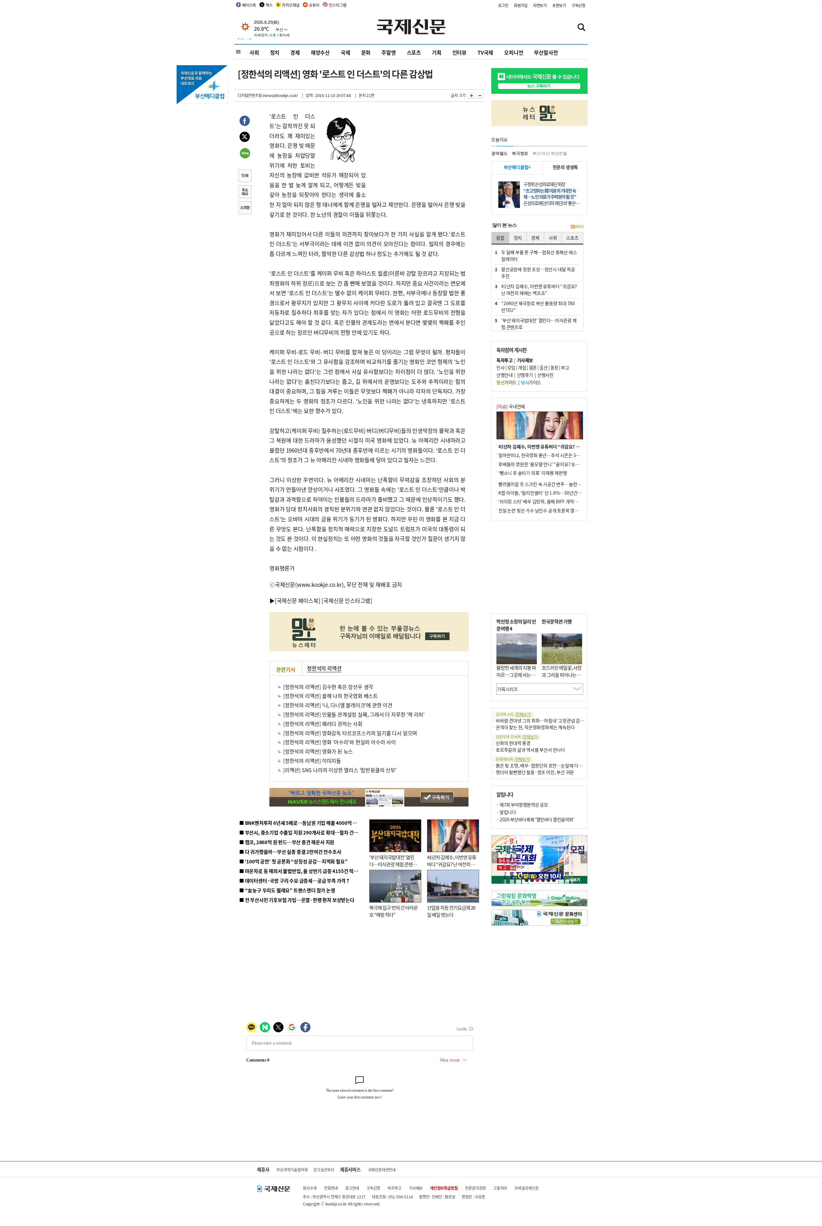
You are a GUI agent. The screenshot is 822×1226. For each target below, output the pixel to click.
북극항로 (520, 153)
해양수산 (320, 52)
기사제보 (416, 1188)
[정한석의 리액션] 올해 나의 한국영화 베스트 (330, 696)
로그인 (503, 5)
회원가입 (521, 5)
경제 (295, 52)
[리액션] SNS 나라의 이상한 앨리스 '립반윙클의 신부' (340, 770)
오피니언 (513, 52)
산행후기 (525, 375)
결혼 (533, 367)
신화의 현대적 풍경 (513, 743)
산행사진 (545, 375)
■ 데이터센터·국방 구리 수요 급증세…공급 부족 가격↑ (294, 880)
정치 (275, 52)
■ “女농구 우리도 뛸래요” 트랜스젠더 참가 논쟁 (287, 890)
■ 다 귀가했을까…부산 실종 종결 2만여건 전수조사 (290, 851)
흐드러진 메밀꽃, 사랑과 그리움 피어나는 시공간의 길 (562, 674)
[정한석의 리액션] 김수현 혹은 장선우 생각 (328, 687)
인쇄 (245, 176)
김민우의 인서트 (517, 736)
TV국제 (485, 52)
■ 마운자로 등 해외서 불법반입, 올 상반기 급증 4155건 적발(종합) (305, 871)
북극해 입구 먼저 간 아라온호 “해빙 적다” (393, 911)
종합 (500, 237)
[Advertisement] (417, 151)
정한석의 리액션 (324, 668)
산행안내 (504, 375)
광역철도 (499, 153)
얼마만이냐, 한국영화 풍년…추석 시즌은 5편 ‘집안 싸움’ (549, 455)
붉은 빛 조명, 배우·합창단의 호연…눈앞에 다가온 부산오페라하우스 (558, 765)
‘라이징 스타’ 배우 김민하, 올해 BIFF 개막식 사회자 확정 (549, 501)
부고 (565, 367)
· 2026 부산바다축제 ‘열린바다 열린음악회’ (535, 819)
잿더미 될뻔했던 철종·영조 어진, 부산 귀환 (535, 772)
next (584, 857)
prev (495, 857)
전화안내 (331, 1188)
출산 (543, 367)
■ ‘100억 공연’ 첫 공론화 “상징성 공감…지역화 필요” (293, 861)
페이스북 (249, 5)
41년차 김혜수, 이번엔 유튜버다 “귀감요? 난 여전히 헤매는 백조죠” (451, 864)
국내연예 (510, 406)
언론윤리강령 (475, 1188)
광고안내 (352, 1188)
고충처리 (500, 1188)
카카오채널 (290, 5)
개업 (522, 367)
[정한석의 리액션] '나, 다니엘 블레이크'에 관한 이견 (337, 705)
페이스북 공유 (245, 122)
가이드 (506, 382)
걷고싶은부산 (323, 1169)
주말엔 (388, 52)
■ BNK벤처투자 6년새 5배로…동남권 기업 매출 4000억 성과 (300, 822)
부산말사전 (546, 52)
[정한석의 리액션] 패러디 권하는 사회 (323, 724)
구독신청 (578, 5)
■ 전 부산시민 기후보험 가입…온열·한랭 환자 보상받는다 (296, 899)
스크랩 (245, 208)
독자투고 (394, 1188)
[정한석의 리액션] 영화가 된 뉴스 (318, 751)
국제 (345, 52)
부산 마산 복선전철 (549, 153)
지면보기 (540, 5)
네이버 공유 (245, 154)
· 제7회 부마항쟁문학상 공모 (522, 804)
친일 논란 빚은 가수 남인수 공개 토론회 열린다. (541, 510)
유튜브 (314, 5)
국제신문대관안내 (382, 1169)
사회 (254, 52)
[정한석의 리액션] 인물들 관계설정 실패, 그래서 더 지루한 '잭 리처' (353, 714)
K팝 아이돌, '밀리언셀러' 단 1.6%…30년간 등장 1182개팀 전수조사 (560, 493)
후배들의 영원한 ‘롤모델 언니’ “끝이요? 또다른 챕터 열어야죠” (555, 464)
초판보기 (559, 5)
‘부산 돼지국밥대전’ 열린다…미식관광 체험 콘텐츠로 (393, 864)
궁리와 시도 (513, 714)
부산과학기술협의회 (292, 1169)
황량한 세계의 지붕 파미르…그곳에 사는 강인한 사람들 (516, 674)
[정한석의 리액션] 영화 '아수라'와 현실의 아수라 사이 (339, 742)
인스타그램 (337, 5)
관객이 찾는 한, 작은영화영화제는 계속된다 (535, 727)
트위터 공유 (245, 138)
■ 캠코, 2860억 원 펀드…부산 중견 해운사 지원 (286, 842)
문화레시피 (513, 759)
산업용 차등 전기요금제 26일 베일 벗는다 (451, 911)
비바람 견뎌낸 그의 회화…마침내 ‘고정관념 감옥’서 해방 (547, 720)
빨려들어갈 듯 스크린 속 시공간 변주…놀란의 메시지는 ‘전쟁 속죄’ (558, 484)
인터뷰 (459, 52)
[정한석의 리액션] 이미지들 (312, 760)
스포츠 (414, 52)
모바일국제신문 (526, 1188)
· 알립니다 (506, 812)
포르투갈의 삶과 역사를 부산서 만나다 (530, 749)
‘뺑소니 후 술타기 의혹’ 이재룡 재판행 (532, 473)
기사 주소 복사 (245, 192)
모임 (511, 367)
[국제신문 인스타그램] (346, 600)
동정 (554, 367)
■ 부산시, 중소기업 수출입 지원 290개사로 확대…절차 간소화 (301, 832)
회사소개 (310, 1188)
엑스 (269, 5)
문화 (366, 52)
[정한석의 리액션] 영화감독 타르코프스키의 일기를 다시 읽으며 (350, 733)
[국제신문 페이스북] (297, 600)
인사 (500, 367)
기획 (437, 52)
